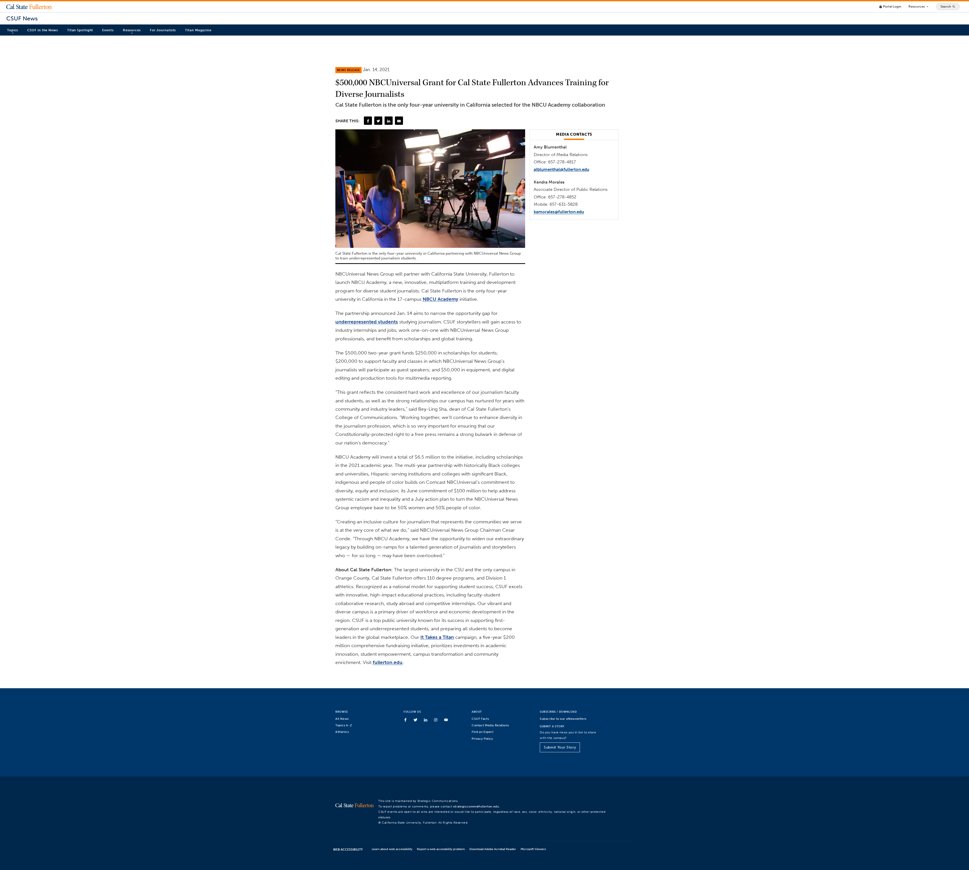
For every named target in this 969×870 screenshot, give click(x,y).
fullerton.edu (387, 662)
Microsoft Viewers (533, 849)
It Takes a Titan (437, 637)
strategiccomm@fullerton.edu (476, 806)
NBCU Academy (440, 299)
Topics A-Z (343, 725)
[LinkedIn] (389, 120)
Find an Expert (483, 732)
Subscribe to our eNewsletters (563, 719)
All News (342, 719)
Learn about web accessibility (392, 849)
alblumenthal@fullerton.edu (561, 169)
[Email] (399, 120)
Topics (12, 30)
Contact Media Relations (490, 725)
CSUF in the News (42, 30)
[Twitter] (378, 120)
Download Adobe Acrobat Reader (492, 849)
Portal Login (890, 6)
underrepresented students (366, 322)
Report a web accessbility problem (441, 849)
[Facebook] (368, 120)
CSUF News (22, 18)
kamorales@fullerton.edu (559, 211)
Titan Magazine (198, 30)
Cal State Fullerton (29, 6)
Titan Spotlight (80, 30)
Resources (918, 6)
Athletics (342, 732)
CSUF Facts (480, 719)
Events (108, 30)
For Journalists (163, 30)
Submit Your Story (560, 747)
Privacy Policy (482, 738)
